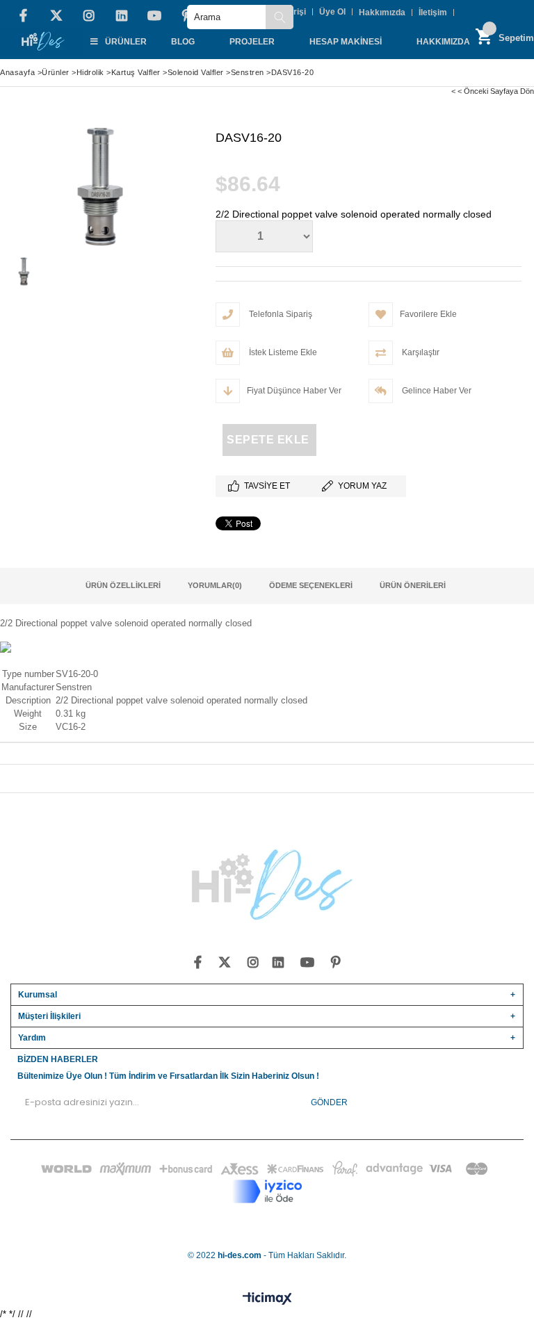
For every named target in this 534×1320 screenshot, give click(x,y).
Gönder (329, 1102)
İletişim (433, 12)
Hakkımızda (382, 12)
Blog (183, 42)
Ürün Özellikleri (123, 585)
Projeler (252, 42)
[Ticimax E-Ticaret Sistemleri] (267, 1299)
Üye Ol (332, 11)
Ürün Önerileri (413, 585)
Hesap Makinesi (345, 42)
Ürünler (126, 42)
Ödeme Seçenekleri (311, 585)
